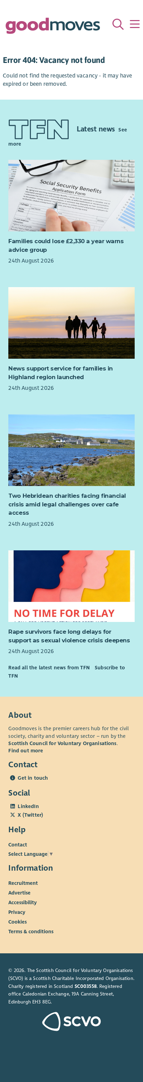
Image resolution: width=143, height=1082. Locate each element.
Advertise (19, 892)
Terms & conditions (30, 931)
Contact (17, 844)
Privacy (16, 912)
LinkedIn (28, 806)
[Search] (118, 24)
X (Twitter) (30, 815)
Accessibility (22, 902)
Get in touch (33, 778)
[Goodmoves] (53, 27)
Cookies (17, 921)
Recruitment (23, 883)
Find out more (25, 751)
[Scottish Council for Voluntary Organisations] (71, 1022)
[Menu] (134, 24)
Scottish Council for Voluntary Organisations (62, 743)
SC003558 (86, 986)
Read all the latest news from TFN (48, 667)
